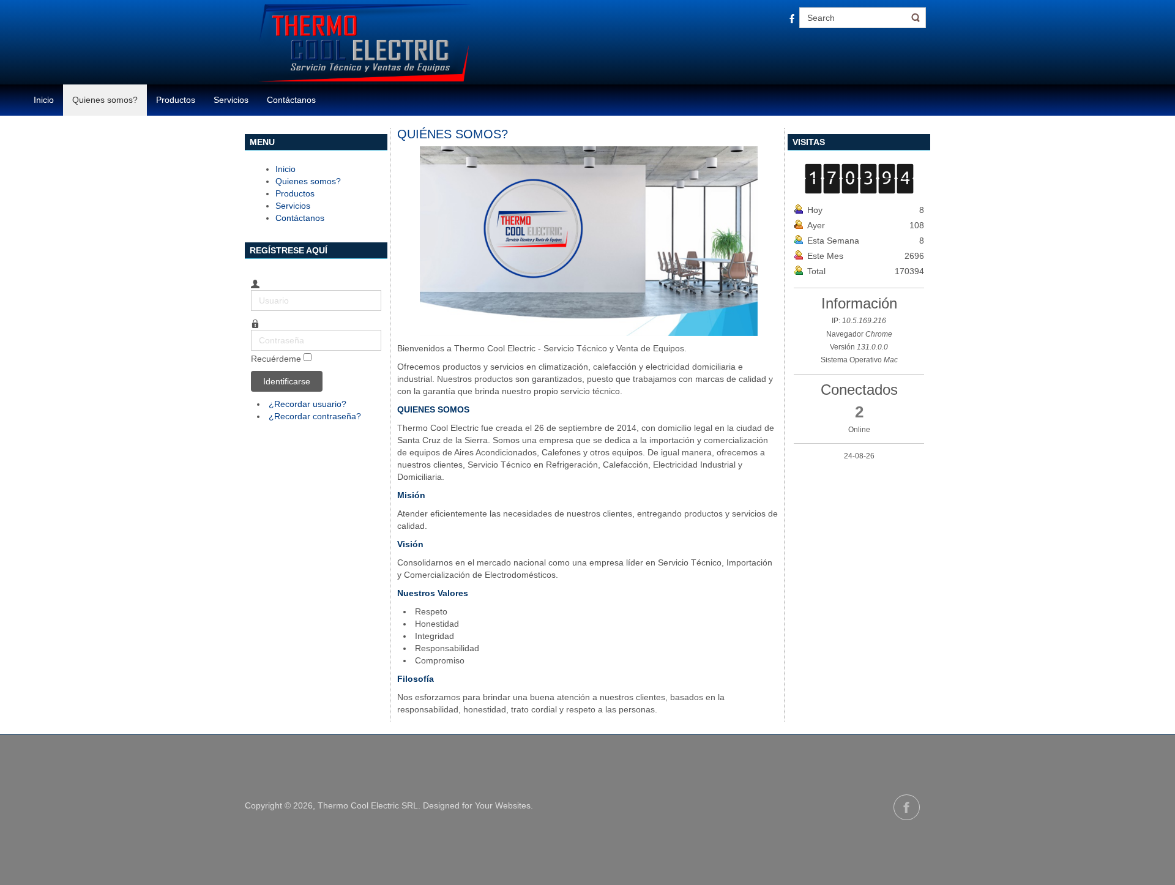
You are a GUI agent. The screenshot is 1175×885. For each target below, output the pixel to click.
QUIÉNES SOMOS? (452, 134)
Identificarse (286, 381)
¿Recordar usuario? (307, 404)
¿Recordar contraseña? (315, 416)
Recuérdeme (276, 359)
